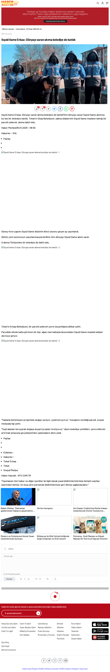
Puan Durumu (44, 631)
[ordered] (36, 579)
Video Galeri (76, 627)
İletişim (35, 669)
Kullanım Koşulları (72, 669)
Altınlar (60, 623)
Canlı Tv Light (7, 631)
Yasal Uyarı (84, 669)
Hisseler (60, 631)
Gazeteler (75, 635)
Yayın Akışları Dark (28, 627)
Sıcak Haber (76, 638)
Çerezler (55, 669)
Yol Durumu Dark (8, 627)
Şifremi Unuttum (8, 650)
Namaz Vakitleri (45, 627)
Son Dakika (24, 635)
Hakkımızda (26, 669)
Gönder (9, 579)
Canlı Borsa (43, 623)
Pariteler (61, 638)
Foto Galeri (76, 623)
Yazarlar (75, 631)
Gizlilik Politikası (45, 669)
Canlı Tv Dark (25, 623)
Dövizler (60, 627)
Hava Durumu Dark (9, 623)
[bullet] (40, 579)
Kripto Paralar (63, 635)
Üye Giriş (5, 642)
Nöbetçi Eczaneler (28, 631)
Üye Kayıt (5, 646)
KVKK (62, 669)
